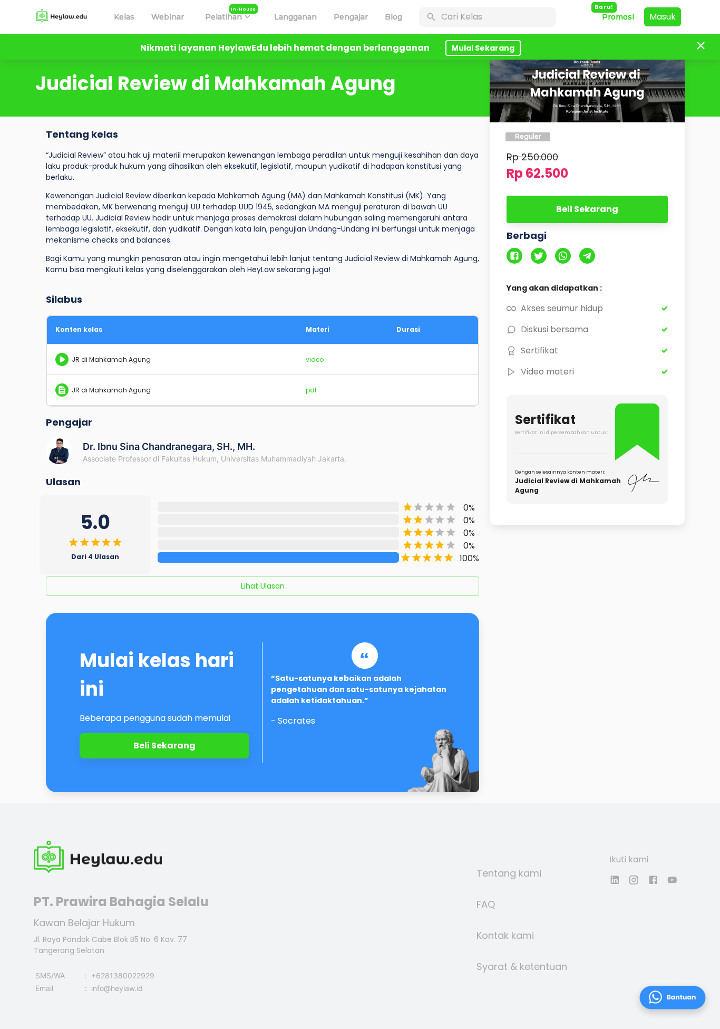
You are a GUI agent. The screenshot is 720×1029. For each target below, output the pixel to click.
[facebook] (519, 257)
